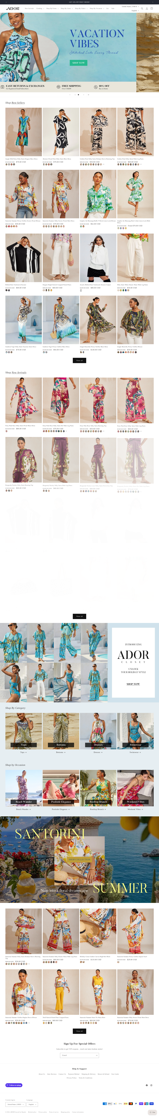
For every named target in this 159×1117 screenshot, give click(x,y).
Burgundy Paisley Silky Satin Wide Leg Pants (57, 485)
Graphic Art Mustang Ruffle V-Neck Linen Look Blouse (98, 221)
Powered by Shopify (20, 1112)
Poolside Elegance (59, 809)
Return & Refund (103, 1074)
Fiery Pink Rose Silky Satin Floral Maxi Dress (20, 425)
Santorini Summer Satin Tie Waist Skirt (92, 1017)
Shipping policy (65, 1112)
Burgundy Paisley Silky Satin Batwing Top (19, 485)
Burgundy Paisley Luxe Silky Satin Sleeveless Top (96, 485)
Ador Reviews (51, 1074)
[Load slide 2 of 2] (78, 94)
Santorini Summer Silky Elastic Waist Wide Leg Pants (60, 956)
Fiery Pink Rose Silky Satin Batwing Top (93, 425)
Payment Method (73, 1074)
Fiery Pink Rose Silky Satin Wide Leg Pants (131, 425)
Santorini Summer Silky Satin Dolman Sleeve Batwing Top (22, 957)
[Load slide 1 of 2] (75, 94)
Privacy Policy (72, 1078)
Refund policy (32, 1112)
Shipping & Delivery (89, 1074)
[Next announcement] (152, 2)
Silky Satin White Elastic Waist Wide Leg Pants (132, 285)
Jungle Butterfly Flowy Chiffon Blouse (129, 347)
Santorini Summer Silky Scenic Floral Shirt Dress (58, 221)
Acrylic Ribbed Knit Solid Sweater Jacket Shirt (95, 543)
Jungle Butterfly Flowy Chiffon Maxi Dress (94, 347)
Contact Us (62, 1074)
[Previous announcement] (6, 2)
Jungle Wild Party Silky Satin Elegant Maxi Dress (21, 159)
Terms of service (54, 1112)
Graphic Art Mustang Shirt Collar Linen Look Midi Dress (133, 222)
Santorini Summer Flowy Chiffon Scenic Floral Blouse (23, 221)
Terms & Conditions (85, 1078)
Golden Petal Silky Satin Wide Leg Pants (130, 159)
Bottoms (59, 752)
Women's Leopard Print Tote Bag (53, 602)
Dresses (97, 752)
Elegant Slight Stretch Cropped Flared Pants (57, 285)
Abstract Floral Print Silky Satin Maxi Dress (57, 159)
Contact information (78, 1112)
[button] (40, 8)
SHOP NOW (79, 662)
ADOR (12, 1112)
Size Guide (115, 1074)
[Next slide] (83, 94)
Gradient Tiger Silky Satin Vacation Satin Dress (20, 347)
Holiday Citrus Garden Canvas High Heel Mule (95, 956)
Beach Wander (22, 809)
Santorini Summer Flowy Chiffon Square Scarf (132, 956)
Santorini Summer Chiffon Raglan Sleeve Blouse (21, 1017)
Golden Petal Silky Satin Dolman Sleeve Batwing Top (97, 159)
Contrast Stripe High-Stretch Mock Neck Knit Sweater (60, 543)
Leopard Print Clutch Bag (13, 602)
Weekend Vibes (134, 809)
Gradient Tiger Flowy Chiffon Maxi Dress (56, 347)
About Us (42, 1074)
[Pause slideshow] (89, 94)
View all (79, 360)
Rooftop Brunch (97, 809)
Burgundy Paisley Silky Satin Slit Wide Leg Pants (133, 485)
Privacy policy (43, 1112)
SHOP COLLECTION (79, 859)
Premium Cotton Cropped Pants (127, 602)
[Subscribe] (96, 1055)
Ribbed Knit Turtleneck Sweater (15, 285)
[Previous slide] (69, 94)
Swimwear (134, 752)
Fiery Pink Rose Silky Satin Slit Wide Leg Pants (58, 425)
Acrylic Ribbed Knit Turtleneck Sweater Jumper (95, 285)
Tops (22, 752)
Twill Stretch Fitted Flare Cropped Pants (56, 1017)
